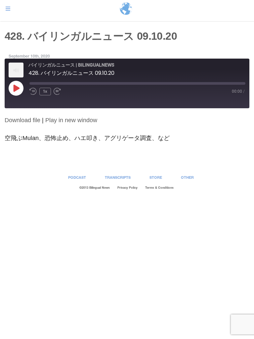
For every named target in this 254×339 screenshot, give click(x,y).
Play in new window (71, 120)
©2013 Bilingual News (94, 187)
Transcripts (118, 177)
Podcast (77, 177)
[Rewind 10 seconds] (33, 91)
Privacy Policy (127, 187)
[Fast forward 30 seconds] (58, 91)
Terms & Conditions (159, 187)
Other (187, 177)
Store (155, 177)
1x (45, 91)
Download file (22, 120)
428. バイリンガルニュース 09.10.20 (91, 36)
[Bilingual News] (126, 9)
